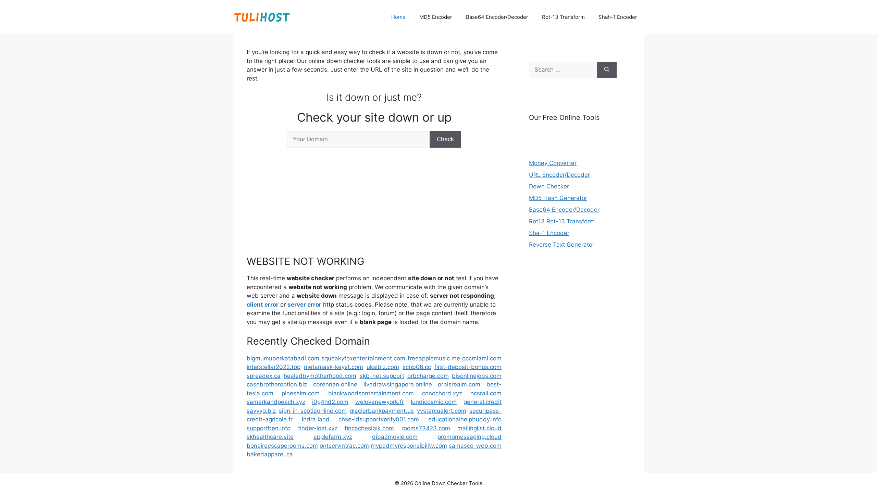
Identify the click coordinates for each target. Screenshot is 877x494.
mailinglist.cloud (479, 428)
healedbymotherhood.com (320, 375)
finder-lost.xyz (317, 428)
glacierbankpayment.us (382, 410)
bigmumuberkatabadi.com (283, 358)
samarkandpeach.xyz (276, 401)
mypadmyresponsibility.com (409, 445)
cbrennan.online (335, 384)
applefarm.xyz (332, 436)
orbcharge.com (428, 375)
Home (398, 17)
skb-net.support (382, 375)
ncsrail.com (486, 393)
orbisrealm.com (459, 384)
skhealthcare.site (270, 436)
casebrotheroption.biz (277, 384)
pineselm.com (301, 393)
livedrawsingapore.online (397, 384)
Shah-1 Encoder (617, 17)
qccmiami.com (482, 358)
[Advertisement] (374, 201)
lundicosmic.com (434, 401)
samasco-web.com (475, 445)
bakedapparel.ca (270, 454)
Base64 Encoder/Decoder (497, 17)
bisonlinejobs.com (477, 375)
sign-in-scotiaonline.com (313, 410)
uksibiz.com (383, 366)
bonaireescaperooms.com (282, 445)
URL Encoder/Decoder (559, 174)
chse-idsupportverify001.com (378, 419)
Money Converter (553, 163)
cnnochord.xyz (442, 393)
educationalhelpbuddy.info (465, 419)
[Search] (607, 70)
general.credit (483, 401)
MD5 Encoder (435, 17)
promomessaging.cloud (469, 436)
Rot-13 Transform (563, 17)
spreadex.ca (264, 375)
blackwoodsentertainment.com (371, 393)
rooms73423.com (426, 428)
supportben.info (269, 428)
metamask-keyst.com (333, 366)
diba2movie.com (395, 436)
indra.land (316, 419)
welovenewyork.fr (379, 401)
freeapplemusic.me (434, 358)
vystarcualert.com (441, 410)
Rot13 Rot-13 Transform (562, 221)
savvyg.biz (261, 410)
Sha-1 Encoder (549, 233)
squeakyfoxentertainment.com (363, 358)
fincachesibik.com (369, 428)
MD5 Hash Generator (558, 198)
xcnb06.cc (417, 366)
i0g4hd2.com (330, 401)
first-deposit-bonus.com (468, 366)
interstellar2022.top (273, 366)
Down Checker (549, 186)
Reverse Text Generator (561, 244)
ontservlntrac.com (344, 445)
